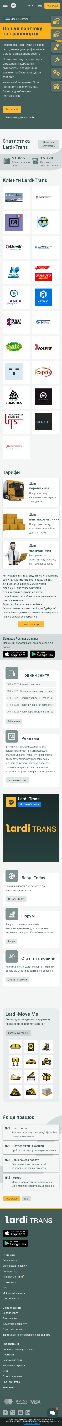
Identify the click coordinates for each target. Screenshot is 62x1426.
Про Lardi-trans (11, 1382)
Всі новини (14, 721)
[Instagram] (27, 1412)
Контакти (8, 1387)
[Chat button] (52, 1413)
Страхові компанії (13, 1329)
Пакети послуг (31, 624)
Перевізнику (10, 1260)
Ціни (5, 1371)
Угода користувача (14, 1365)
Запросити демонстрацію (20, 117)
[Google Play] (42, 654)
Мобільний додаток (14, 1293)
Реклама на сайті (17, 780)
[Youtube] (20, 1412)
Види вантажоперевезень (18, 1349)
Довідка (50, 1185)
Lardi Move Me (11, 1298)
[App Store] (15, 654)
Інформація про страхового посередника (26, 1334)
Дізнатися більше (31, 1424)
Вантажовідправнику (15, 1265)
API (5, 1287)
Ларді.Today (17, 899)
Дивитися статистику (48, 144)
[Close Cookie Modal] (58, 1421)
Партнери (8, 1354)
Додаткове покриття (15, 1323)
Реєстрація (52, 5)
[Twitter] (12, 1412)
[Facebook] (5, 1412)
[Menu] (5, 5)
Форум (11, 941)
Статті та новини (17, 979)
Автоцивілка (10, 1318)
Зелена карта (10, 1313)
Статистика (9, 1282)
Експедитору (10, 1271)
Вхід (40, 5)
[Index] (13, 5)
